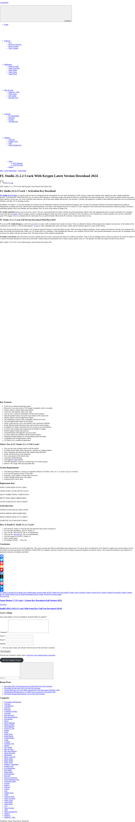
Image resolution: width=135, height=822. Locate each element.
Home (6, 24)
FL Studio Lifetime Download (109, 592)
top (37, 226)
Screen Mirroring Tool (11, 779)
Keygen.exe (18, 534)
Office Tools (12, 94)
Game (6, 740)
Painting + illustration (11, 764)
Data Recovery (13, 98)
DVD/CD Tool (18, 165)
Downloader (8, 719)
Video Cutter (12, 72)
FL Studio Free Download (58, 592)
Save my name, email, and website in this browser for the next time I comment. (29, 648)
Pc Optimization (13, 116)
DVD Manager (18, 163)
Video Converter (14, 68)
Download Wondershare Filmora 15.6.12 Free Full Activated (24, 694)
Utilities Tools (13, 141)
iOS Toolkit (12, 96)
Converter (7, 713)
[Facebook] (67, 556)
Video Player (12, 74)
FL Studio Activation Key (8, 592)
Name (2, 636)
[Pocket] (67, 583)
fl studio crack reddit (24, 592)
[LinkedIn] (67, 586)
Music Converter (9, 757)
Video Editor (12, 70)
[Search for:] (10, 678)
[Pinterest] (67, 563)
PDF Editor (8, 770)
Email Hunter (8, 736)
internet (6, 745)
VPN (10, 143)
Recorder (7, 776)
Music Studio (8, 761)
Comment (4, 632)
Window (7, 814)
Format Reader (9, 738)
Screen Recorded (10, 781)
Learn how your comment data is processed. (40, 655)
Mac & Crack (8, 90)
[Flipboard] (67, 569)
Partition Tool (8, 766)
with (15, 460)
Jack (11, 183)
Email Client (8, 734)
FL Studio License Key (91, 592)
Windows (7, 138)
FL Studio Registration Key (27, 594)
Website (2, 644)
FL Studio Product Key (10, 594)
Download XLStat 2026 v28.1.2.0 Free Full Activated (22, 688)
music (15, 214)
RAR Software (9, 774)
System (6, 789)
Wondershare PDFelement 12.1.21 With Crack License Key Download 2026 (29, 692)
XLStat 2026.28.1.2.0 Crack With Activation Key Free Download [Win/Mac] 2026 (32, 690)
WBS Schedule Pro (14, 145)
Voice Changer (13, 48)
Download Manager (11, 717)
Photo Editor (8, 772)
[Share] (67, 590)
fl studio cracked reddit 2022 (40, 592)
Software (7, 41)
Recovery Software (14, 44)
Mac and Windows (10, 751)
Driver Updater (13, 46)
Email (2, 640)
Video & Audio (13, 66)
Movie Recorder (9, 753)
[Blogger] (67, 566)
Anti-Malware (13, 121)
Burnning (11, 118)
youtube (59, 594)
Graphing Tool (9, 744)
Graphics (7, 742)
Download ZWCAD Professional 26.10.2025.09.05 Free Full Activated (28, 686)
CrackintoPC (4, 2)
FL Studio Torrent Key (44, 594)
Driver (6, 721)
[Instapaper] (67, 576)
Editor (6, 732)
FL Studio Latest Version (75, 592)
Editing (10, 167)
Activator (11, 139)
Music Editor (8, 759)
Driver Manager (9, 723)
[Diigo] (67, 573)
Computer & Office (10, 711)
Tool (5, 791)
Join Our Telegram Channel (11, 660)
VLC (10, 43)
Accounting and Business (12, 702)
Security (11, 119)
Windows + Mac (14, 92)
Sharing (6, 785)
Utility (10, 161)
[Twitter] (67, 559)
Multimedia (8, 64)
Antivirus (7, 114)
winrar (54, 594)
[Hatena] (67, 580)
